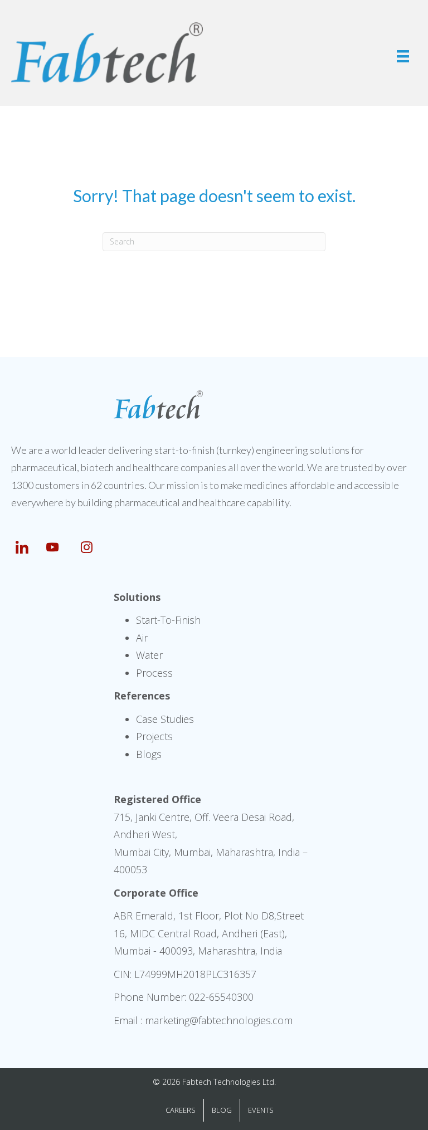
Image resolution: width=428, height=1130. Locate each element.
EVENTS (261, 1110)
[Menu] (403, 56)
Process (154, 672)
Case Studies (165, 719)
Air (142, 637)
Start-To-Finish (168, 620)
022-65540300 (221, 997)
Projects (154, 736)
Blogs (149, 754)
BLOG (222, 1110)
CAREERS (181, 1110)
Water (149, 655)
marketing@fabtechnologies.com (219, 1020)
